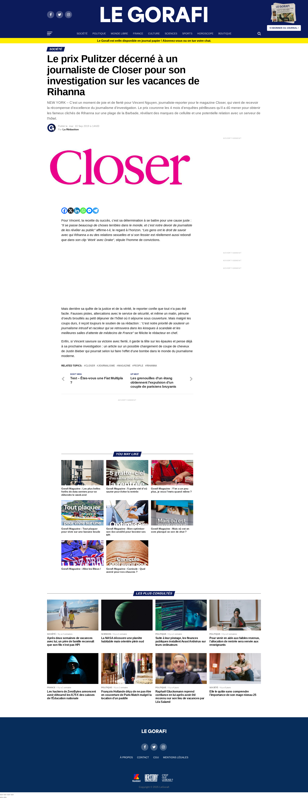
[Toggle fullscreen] (8, 794)
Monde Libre (119, 33)
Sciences (171, 33)
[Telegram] (96, 210)
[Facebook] (64, 210)
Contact (143, 757)
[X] (71, 210)
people (138, 366)
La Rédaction (71, 129)
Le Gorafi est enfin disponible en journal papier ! (154, 40)
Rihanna (152, 366)
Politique (99, 33)
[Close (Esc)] (1, 794)
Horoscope (205, 33)
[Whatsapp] (83, 210)
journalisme (106, 366)
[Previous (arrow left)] (1, 797)
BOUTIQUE (224, 33)
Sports (187, 33)
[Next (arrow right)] (5, 797)
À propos (126, 757)
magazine (124, 366)
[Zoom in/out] (12, 794)
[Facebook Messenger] (89, 210)
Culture (154, 33)
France (138, 33)
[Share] (5, 794)
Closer (90, 366)
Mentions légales (175, 757)
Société (82, 33)
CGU (156, 757)
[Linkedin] (77, 210)
